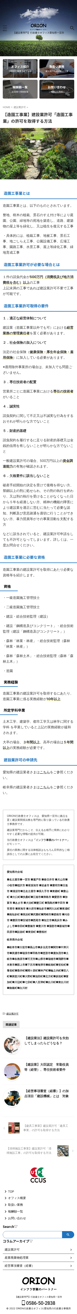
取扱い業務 (15, 1205)
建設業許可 (12, 1013)
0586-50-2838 (40, 1303)
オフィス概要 (17, 1198)
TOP (11, 1191)
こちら (45, 772)
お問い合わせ (17, 1218)
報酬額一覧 (15, 1211)
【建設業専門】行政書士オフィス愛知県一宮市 (38, 1296)
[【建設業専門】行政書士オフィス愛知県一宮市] (38, 28)
